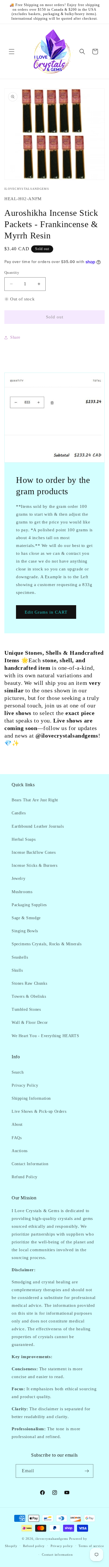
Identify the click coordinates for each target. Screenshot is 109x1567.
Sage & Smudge (26, 918)
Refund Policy (24, 1177)
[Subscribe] (86, 1471)
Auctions (20, 1151)
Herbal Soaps (23, 839)
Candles (19, 813)
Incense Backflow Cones (34, 852)
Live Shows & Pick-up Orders (39, 1111)
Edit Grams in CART (46, 612)
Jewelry (18, 878)
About (17, 1124)
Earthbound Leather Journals (38, 826)
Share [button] (15, 337)
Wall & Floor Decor (30, 1022)
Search (18, 1072)
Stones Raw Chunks (29, 983)
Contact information (57, 1554)
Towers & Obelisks (29, 996)
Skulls (17, 970)
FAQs (17, 1138)
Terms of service (91, 1546)
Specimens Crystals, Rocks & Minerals (47, 944)
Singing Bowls (25, 931)
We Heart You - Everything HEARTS (45, 1036)
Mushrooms (22, 892)
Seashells (20, 957)
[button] (11, 51)
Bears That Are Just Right (35, 800)
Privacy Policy (25, 1085)
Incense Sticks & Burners (34, 865)
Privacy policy (62, 1546)
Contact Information (30, 1164)
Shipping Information (31, 1098)
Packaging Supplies (29, 905)
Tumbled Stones (26, 1009)
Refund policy (34, 1546)
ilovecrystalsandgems (51, 1538)
